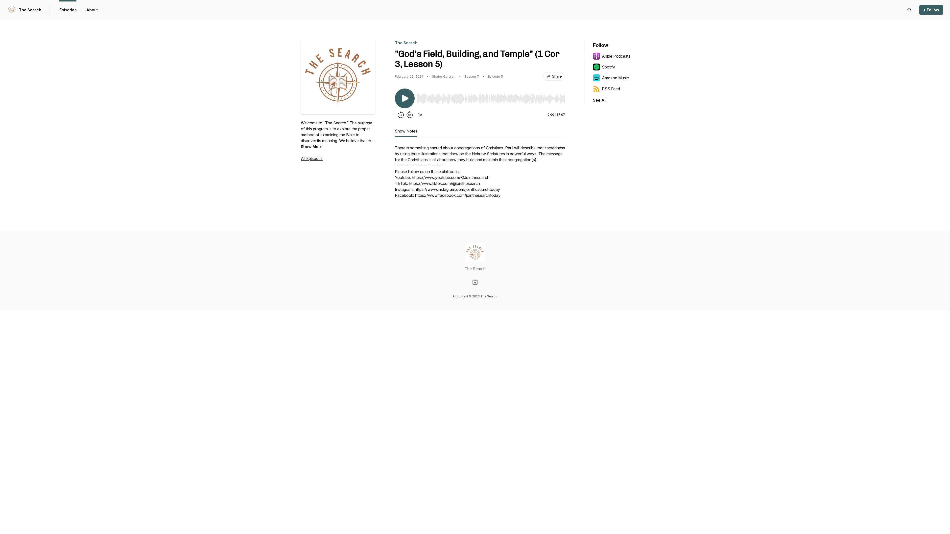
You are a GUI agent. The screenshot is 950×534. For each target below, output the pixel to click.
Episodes (67, 9)
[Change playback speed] (420, 114)
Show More (312, 146)
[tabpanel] (480, 174)
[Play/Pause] (405, 98)
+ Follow (931, 9)
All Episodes (312, 158)
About (92, 9)
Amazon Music (615, 77)
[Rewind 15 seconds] (400, 114)
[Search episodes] (909, 10)
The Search (30, 9)
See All (599, 100)
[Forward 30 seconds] (409, 114)
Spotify (608, 67)
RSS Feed (611, 88)
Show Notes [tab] (406, 131)
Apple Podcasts (616, 56)
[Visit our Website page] (475, 282)
